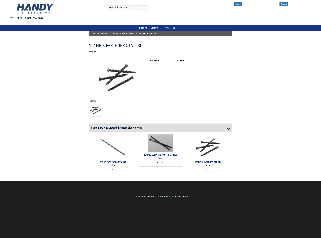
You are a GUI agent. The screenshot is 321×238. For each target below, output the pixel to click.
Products (143, 28)
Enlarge (92, 101)
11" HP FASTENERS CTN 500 (113, 162)
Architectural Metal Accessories (116, 33)
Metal (131, 33)
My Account (170, 28)
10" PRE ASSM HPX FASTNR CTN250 (160, 155)
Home (93, 33)
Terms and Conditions (181, 196)
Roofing (100, 33)
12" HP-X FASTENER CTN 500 (208, 162)
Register (284, 4)
